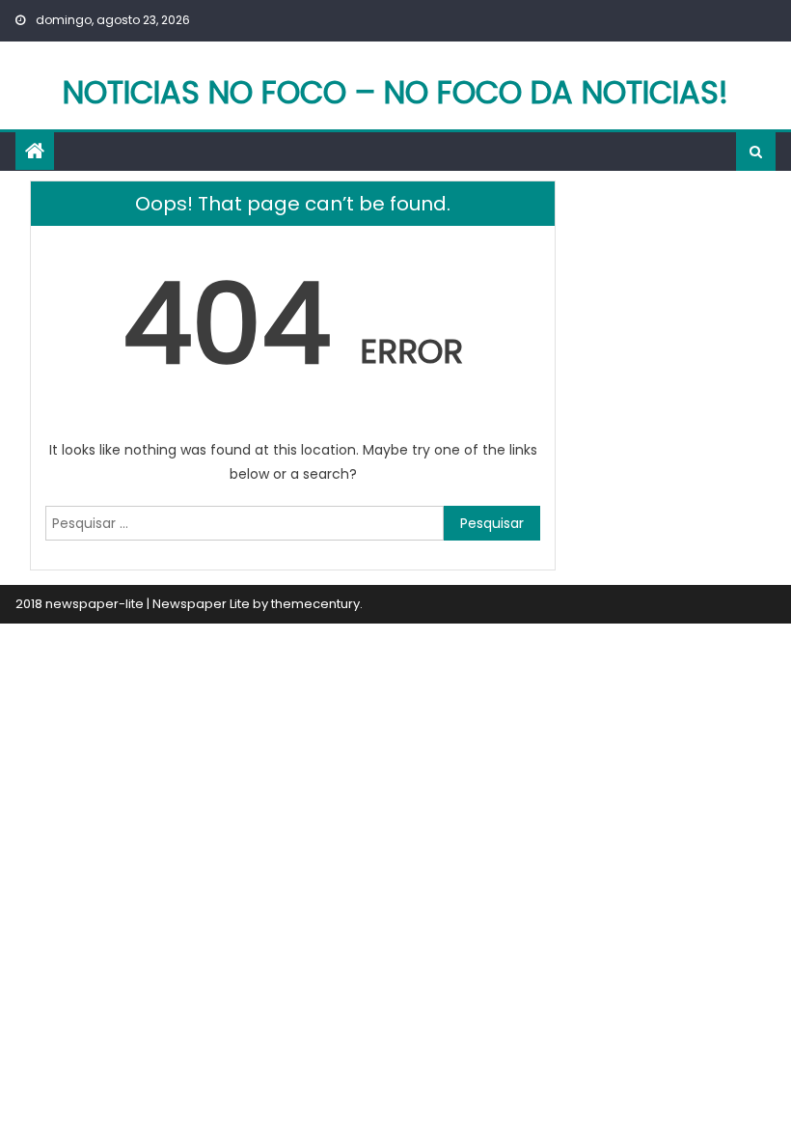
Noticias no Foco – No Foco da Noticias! (395, 92)
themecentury (315, 604)
